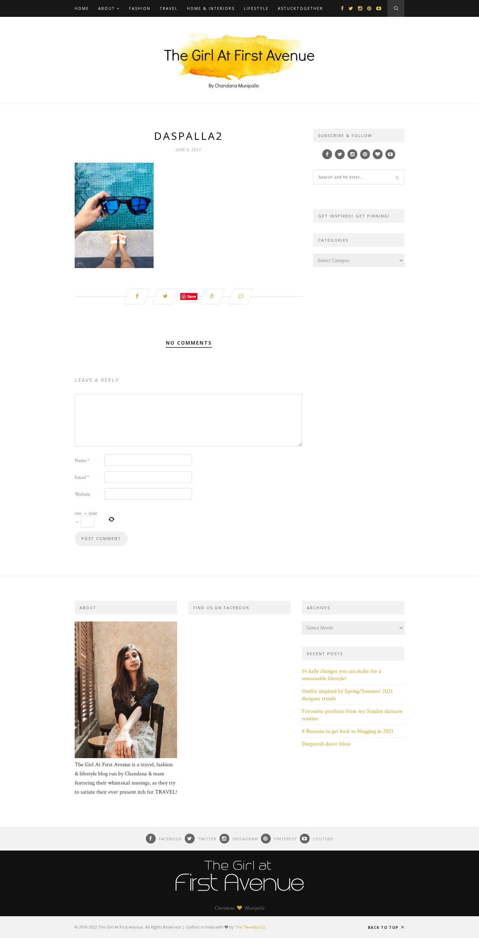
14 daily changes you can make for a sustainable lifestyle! (341, 674)
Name (82, 460)
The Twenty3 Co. (251, 927)
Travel (169, 8)
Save (191, 296)
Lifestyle (256, 8)
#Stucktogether (300, 8)
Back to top (384, 927)
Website (82, 494)
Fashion (139, 8)
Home (82, 8)
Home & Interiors (211, 8)
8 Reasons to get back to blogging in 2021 (347, 731)
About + (109, 8)
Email (82, 477)
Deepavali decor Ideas (326, 744)
